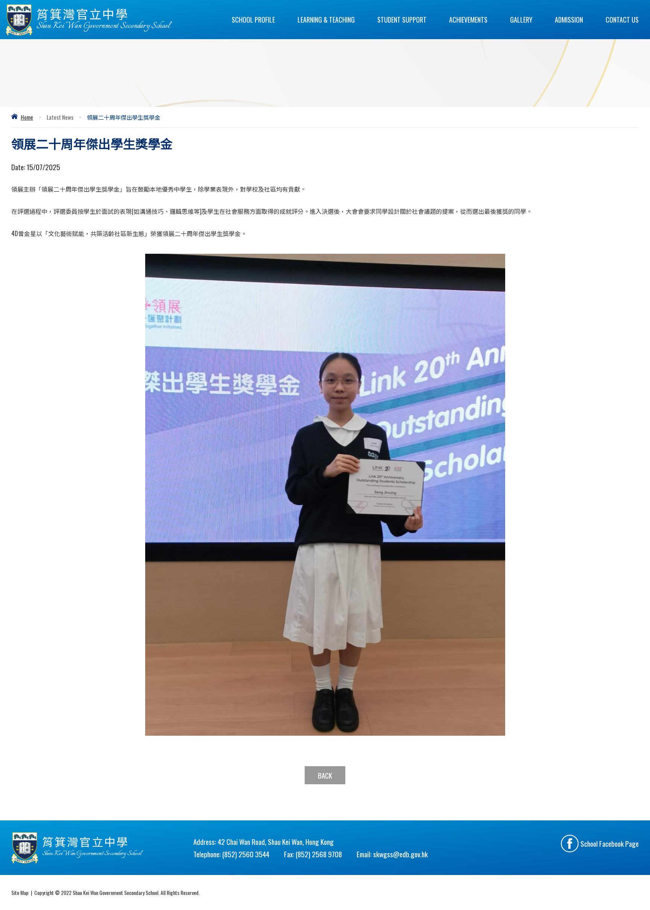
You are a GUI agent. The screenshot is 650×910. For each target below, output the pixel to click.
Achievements (468, 19)
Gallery (521, 19)
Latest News (60, 117)
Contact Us (622, 19)
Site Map (20, 892)
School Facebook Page (609, 843)
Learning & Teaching (326, 19)
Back (325, 775)
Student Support (402, 19)
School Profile (253, 19)
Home (27, 117)
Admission (569, 19)
